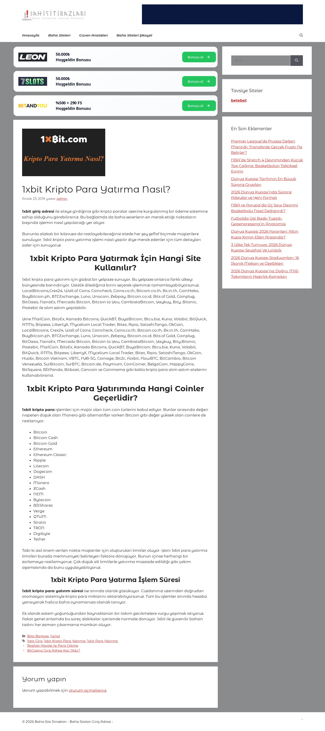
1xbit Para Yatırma (102, 641)
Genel (55, 636)
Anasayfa (30, 35)
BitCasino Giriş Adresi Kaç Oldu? (53, 651)
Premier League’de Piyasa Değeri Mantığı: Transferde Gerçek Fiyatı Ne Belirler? (266, 147)
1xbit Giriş (34, 641)
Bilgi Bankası (38, 636)
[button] (301, 35)
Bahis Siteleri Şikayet (134, 35)
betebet (239, 100)
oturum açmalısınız (87, 690)
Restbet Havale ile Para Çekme (52, 646)
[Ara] (296, 60)
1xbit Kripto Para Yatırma (65, 641)
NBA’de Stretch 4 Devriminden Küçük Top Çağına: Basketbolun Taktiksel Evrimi (267, 166)
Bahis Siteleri (59, 35)
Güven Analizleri (93, 35)
